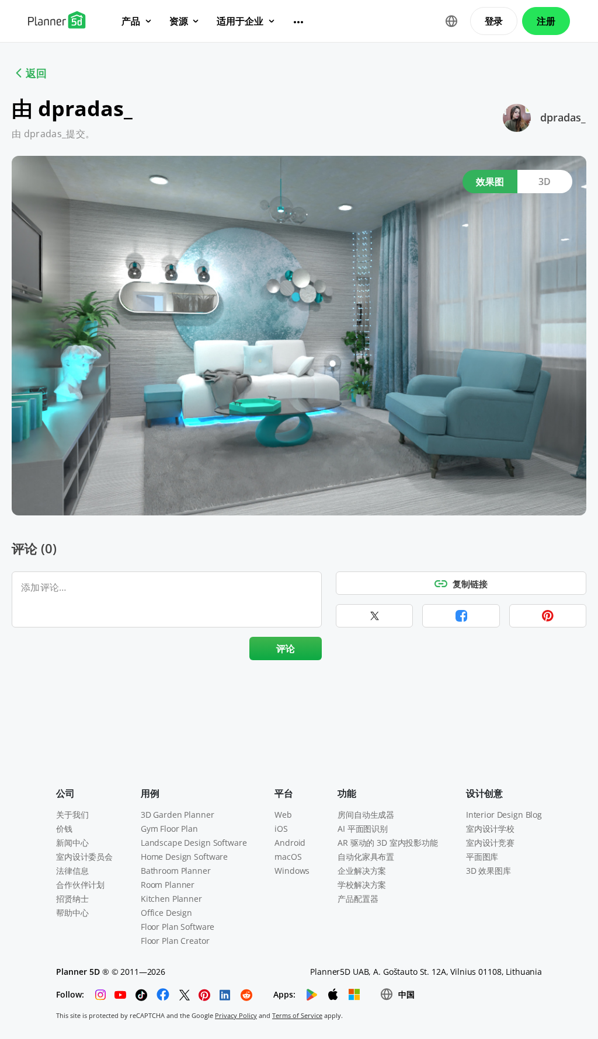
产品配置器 (358, 898)
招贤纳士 (72, 898)
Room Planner (167, 884)
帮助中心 (72, 912)
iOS (281, 828)
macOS (287, 856)
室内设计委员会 (84, 856)
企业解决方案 (362, 870)
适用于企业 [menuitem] (240, 21)
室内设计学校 (490, 828)
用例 (150, 793)
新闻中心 (72, 842)
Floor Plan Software (177, 926)
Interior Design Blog (504, 814)
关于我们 (72, 814)
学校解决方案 (362, 884)
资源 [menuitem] (178, 21)
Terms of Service (297, 1015)
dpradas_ (563, 117)
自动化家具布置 (366, 856)
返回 (36, 73)
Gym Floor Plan (169, 828)
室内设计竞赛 (490, 842)
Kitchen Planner (171, 898)
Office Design (166, 912)
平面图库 (482, 856)
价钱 (64, 828)
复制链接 (470, 584)
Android (289, 842)
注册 (546, 21)
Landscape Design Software (194, 842)
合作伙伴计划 (80, 884)
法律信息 (72, 870)
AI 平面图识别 (363, 828)
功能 (347, 793)
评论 (285, 648)
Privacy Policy (236, 1015)
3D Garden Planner (177, 814)
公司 (65, 793)
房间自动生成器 (366, 814)
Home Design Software (184, 856)
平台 (283, 793)
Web (283, 814)
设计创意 (484, 793)
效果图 (490, 181)
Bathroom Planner (176, 870)
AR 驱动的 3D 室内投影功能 (388, 842)
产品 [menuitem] (130, 21)
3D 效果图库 (488, 870)
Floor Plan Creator (175, 940)
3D (544, 181)
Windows (292, 870)
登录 (494, 21)
